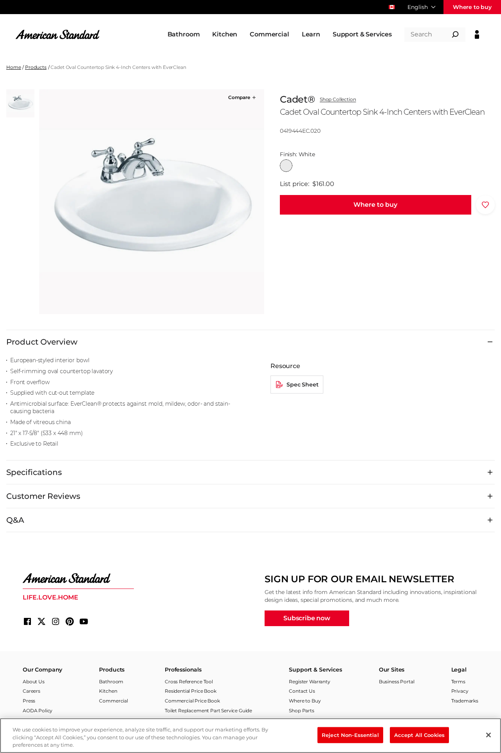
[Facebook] (27, 621)
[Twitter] (41, 621)
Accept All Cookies (419, 734)
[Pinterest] (69, 621)
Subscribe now (306, 618)
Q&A (15, 520)
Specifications (34, 472)
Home (13, 67)
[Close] (488, 735)
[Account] (477, 34)
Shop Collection (338, 99)
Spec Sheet (302, 384)
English (417, 7)
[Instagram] (55, 621)
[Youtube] (83, 621)
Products (36, 67)
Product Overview (41, 342)
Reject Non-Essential (350, 734)
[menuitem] (184, 34)
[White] (286, 165)
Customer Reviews (43, 496)
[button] (242, 97)
